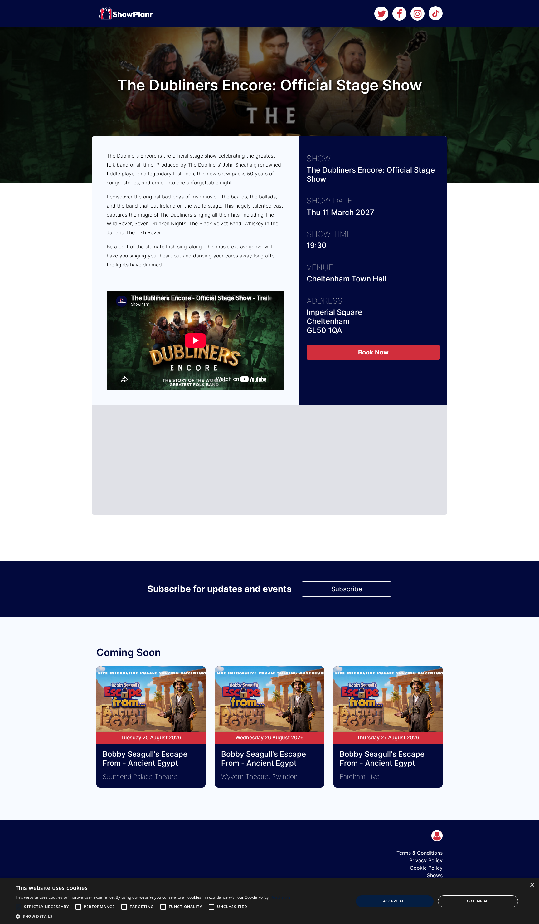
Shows (435, 875)
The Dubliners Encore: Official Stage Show (371, 174)
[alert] (269, 901)
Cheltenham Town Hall (346, 278)
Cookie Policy (426, 868)
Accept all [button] (394, 901)
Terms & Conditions (419, 853)
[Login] (437, 835)
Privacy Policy (426, 860)
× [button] (532, 885)
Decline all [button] (478, 901)
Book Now (373, 352)
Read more (281, 897)
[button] (153, 916)
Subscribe (346, 589)
